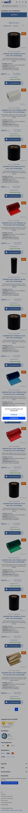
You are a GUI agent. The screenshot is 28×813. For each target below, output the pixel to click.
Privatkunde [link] (14, 414)
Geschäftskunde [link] (14, 418)
